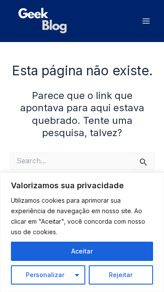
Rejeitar (121, 274)
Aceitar (82, 251)
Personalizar (45, 274)
